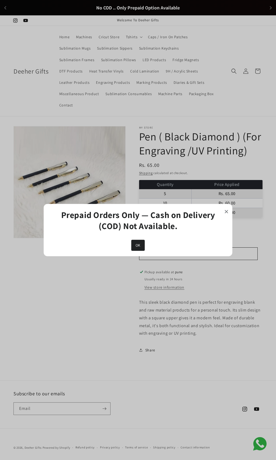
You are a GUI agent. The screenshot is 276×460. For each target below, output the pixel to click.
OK (138, 245)
